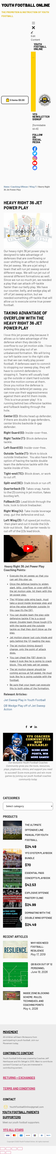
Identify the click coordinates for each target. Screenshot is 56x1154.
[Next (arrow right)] (8, 1152)
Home (6, 186)
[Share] (14, 1148)
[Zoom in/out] (2, 1148)
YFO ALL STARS (13, 1130)
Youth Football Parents (20, 1112)
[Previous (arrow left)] (2, 1152)
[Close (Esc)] (20, 1148)
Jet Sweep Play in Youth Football (25, 700)
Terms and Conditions (19, 1088)
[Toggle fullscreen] (8, 1148)
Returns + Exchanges (19, 1077)
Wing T (32, 186)
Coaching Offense (19, 186)
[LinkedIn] (35, 726)
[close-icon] (33, 29)
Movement (10, 1032)
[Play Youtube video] (28, 548)
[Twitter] (31, 726)
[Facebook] (26, 726)
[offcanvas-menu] (33, 23)
